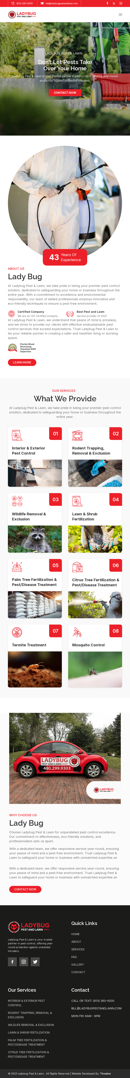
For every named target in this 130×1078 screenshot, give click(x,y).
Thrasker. (105, 1073)
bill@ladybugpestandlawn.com (62, 3)
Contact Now (65, 92)
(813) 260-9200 (24, 3)
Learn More (22, 362)
